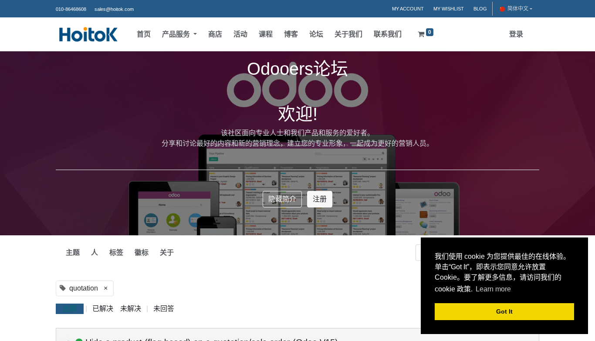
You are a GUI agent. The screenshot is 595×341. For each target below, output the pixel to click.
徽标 (142, 252)
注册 (320, 199)
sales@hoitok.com (114, 9)
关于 (167, 252)
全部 (70, 308)
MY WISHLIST (448, 8)
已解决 (102, 308)
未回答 (163, 308)
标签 (116, 252)
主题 (73, 252)
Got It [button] (504, 311)
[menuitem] (143, 34)
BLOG (480, 8)
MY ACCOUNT (408, 8)
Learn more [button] (493, 289)
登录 (516, 34)
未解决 (130, 308)
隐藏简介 (282, 199)
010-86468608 (71, 9)
